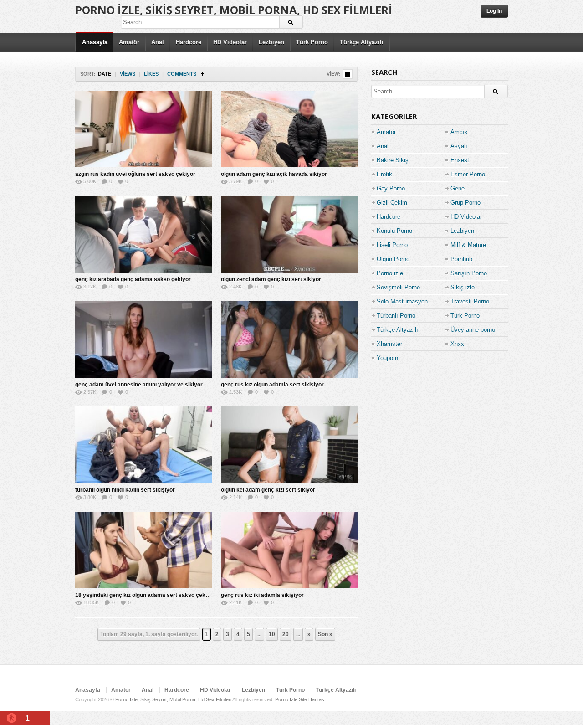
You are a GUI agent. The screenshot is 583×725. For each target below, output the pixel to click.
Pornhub (461, 259)
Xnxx (457, 343)
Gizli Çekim (392, 202)
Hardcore (188, 42)
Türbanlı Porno (396, 315)
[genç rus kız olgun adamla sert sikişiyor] (289, 339)
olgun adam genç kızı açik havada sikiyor (274, 174)
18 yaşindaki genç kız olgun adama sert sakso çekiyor (145, 595)
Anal (157, 42)
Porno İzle (286, 699)
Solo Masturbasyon (402, 301)
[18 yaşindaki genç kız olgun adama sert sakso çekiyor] (143, 550)
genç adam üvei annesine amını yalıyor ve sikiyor (139, 384)
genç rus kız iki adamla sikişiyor (262, 595)
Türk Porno (312, 42)
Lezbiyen (271, 42)
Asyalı (458, 146)
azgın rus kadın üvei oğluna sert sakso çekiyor (135, 174)
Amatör (129, 42)
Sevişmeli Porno (398, 287)
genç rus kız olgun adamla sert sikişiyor (272, 384)
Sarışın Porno (468, 273)
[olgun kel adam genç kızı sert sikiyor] (289, 445)
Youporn (387, 358)
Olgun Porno (393, 259)
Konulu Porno (394, 230)
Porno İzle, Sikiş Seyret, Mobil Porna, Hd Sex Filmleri (233, 9)
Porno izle (390, 273)
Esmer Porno (467, 174)
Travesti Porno (469, 301)
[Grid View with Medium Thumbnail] (348, 74)
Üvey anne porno (472, 329)
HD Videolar (230, 42)
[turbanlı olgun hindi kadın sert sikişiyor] (143, 445)
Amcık (459, 132)
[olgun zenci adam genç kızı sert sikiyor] (289, 234)
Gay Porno (391, 188)
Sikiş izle (462, 287)
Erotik (384, 174)
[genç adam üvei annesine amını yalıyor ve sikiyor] (143, 339)
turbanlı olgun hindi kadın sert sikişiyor (125, 490)
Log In (494, 11)
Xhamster (389, 343)
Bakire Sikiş (393, 160)
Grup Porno (465, 202)
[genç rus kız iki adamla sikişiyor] (289, 550)
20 (285, 634)
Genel (458, 188)
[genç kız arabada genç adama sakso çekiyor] (143, 234)
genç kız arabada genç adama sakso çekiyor (133, 279)
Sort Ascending (202, 74)
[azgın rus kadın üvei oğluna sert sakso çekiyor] (143, 129)
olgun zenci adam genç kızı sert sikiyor (271, 279)
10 (272, 634)
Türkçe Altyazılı (362, 42)
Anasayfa (94, 42)
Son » (325, 634)
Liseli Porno (392, 245)
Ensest (459, 160)
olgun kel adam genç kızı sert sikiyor (268, 490)
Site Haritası (312, 699)
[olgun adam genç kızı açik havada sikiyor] (289, 129)
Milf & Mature (468, 245)
